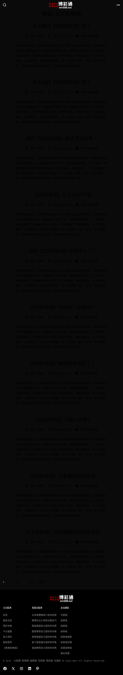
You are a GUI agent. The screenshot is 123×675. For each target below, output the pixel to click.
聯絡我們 (7, 642)
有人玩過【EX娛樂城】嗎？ (61, 82)
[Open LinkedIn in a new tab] (29, 668)
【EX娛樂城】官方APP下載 (61, 195)
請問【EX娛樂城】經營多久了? (61, 251)
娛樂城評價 (93, 36)
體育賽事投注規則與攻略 (44, 631)
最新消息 (7, 620)
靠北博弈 (7, 637)
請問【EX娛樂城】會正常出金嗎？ (61, 138)
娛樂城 (64, 620)
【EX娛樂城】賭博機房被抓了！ (61, 363)
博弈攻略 (7, 626)
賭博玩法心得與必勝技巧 (44, 620)
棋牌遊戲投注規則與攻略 (44, 637)
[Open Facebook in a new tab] (5, 668)
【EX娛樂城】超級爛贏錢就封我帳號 (61, 532)
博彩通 (39, 36)
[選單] (118, 5)
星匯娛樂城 (66, 648)
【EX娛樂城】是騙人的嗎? (61, 420)
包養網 (64, 615)
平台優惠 (7, 631)
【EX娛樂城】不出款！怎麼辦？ (61, 307)
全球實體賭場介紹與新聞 (44, 615)
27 (31, 582)
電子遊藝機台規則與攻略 (44, 642)
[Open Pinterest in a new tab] (37, 668)
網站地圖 (65, 653)
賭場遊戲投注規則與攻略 (44, 626)
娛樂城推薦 (66, 637)
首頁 (5, 615)
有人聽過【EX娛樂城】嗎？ (61, 26)
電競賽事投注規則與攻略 (44, 648)
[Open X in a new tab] (13, 668)
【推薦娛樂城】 (11, 648)
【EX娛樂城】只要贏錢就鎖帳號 (61, 476)
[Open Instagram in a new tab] (21, 668)
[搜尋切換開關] (4, 5)
